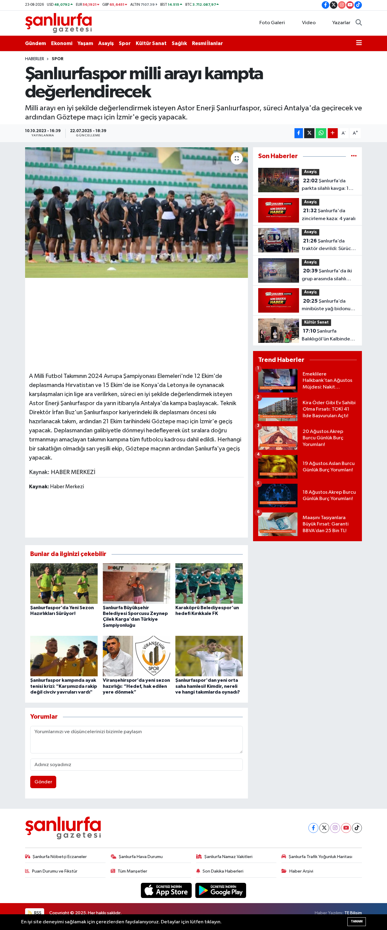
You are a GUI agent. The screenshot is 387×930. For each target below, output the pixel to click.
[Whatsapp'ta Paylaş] (321, 133)
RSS (37, 913)
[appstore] (167, 890)
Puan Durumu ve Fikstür (54, 871)
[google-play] (221, 890)
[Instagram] (335, 828)
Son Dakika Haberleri (223, 871)
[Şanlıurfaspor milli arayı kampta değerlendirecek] (136, 212)
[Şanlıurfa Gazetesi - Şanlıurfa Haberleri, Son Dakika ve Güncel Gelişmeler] (58, 23)
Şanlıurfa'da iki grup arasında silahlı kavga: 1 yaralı (327, 275)
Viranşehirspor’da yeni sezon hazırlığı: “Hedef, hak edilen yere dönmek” (136, 686)
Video (309, 22)
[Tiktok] (357, 828)
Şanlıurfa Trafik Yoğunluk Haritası (320, 856)
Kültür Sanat (151, 43)
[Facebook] (313, 828)
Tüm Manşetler (132, 871)
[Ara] (359, 23)
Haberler (34, 59)
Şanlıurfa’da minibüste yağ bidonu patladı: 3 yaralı (326, 305)
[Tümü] (354, 156)
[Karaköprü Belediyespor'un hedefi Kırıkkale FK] (209, 583)
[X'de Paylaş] (309, 133)
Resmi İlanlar (207, 43)
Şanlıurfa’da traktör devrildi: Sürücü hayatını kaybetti (328, 245)
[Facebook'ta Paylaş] (298, 133)
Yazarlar (341, 22)
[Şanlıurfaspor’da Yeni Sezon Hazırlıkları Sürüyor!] (64, 583)
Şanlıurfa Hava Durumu (141, 856)
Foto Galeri (272, 22)
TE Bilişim (353, 913)
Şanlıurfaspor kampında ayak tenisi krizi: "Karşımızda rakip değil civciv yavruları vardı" (63, 686)
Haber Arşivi (301, 871)
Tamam (357, 921)
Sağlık (179, 43)
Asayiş (106, 43)
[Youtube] (346, 828)
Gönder (43, 782)
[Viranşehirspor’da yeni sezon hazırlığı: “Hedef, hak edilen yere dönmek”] (136, 655)
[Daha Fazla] (333, 133)
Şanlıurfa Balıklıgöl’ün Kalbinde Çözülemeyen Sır (326, 335)
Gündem (35, 43)
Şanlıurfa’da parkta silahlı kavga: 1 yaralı (325, 185)
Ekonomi (61, 43)
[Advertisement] (139, 324)
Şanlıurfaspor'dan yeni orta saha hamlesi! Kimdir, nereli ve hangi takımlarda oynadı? (207, 686)
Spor (125, 43)
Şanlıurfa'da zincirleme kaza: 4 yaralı (329, 214)
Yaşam (85, 43)
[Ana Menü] (359, 43)
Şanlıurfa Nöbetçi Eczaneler (60, 856)
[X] (324, 828)
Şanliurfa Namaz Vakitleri (228, 856)
